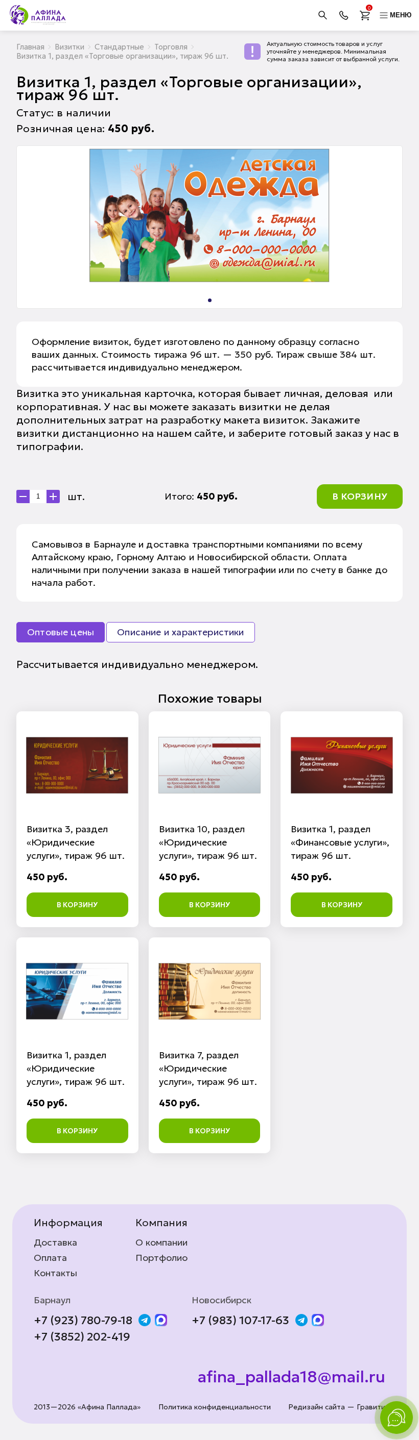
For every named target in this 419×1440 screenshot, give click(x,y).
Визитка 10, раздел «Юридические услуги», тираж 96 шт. (208, 842)
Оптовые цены (60, 632)
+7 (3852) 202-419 (82, 1337)
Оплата (50, 1257)
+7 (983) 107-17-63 (240, 1320)
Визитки (69, 47)
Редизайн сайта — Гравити (336, 1407)
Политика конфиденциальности (214, 1407)
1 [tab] (210, 300)
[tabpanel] (209, 215)
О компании (161, 1242)
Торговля (171, 47)
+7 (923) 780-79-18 (83, 1320)
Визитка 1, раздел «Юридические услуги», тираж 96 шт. (76, 1068)
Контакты (55, 1273)
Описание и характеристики (180, 632)
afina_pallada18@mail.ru (291, 1376)
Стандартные (119, 47)
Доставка (55, 1242)
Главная (30, 47)
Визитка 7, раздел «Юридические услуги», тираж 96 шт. (208, 1068)
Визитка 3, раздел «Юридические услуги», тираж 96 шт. (76, 842)
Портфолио (161, 1257)
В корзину (359, 496)
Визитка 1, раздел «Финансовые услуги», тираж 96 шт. (340, 842)
